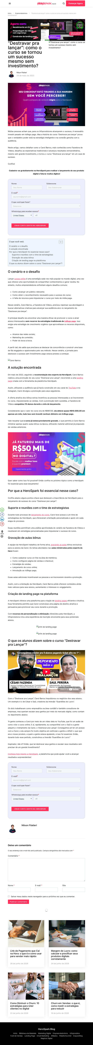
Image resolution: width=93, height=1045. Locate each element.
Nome (11, 885)
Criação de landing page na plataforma (29, 260)
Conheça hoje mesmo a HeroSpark (23, 754)
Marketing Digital (44, 1033)
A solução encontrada (18, 249)
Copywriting (78, 1036)
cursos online (20, 279)
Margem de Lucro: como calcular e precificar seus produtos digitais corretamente (64, 954)
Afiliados (54, 1036)
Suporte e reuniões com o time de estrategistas (32, 255)
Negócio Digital (46, 1038)
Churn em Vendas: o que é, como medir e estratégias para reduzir (65, 1006)
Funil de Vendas (16, 1036)
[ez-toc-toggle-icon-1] (59, 242)
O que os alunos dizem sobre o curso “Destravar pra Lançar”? (35, 263)
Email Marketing (43, 1036)
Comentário (14, 856)
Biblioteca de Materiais (27, 1033)
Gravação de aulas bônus (23, 257)
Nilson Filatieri (22, 72)
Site (64, 885)
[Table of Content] (61, 242)
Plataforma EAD (65, 1036)
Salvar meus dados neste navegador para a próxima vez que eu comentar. (43, 896)
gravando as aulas (59, 545)
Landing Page (29, 1036)
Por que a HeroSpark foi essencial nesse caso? (29, 252)
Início (9, 13)
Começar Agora (76, 3)
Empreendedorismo (21, 13)
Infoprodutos (75, 1033)
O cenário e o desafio (18, 246)
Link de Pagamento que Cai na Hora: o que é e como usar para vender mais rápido (26, 953)
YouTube (72, 388)
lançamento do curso (40, 515)
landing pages (61, 601)
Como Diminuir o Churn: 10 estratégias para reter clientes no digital (24, 1006)
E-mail (38, 885)
